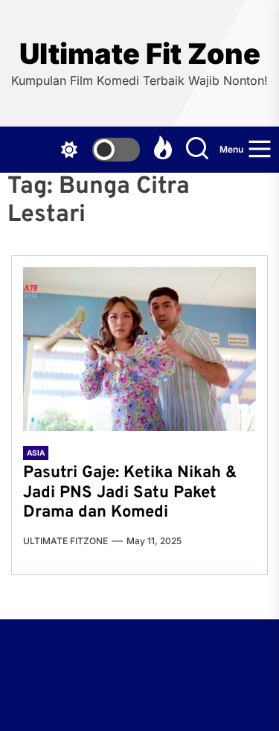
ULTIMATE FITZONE (65, 540)
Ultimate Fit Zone (139, 54)
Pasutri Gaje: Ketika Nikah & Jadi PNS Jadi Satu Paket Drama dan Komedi (130, 493)
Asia (36, 452)
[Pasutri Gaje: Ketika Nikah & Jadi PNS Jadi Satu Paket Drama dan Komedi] (139, 349)
